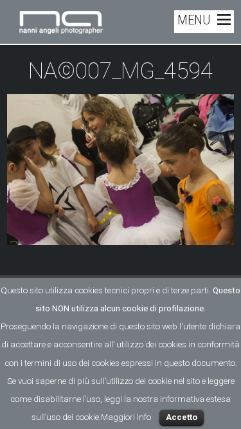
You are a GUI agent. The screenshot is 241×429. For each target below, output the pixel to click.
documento (213, 363)
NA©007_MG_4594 (120, 71)
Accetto (181, 417)
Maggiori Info (126, 417)
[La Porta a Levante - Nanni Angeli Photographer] (61, 28)
